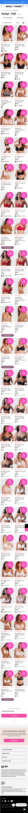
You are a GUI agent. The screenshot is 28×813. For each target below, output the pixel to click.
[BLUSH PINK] (15, 105)
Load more (14, 715)
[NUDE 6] (15, 449)
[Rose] (6, 51)
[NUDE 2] (1, 51)
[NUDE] (1, 244)
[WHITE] (19, 105)
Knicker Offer (20, 18)
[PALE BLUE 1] (22, 216)
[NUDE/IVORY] (15, 135)
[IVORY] (1, 189)
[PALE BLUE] (8, 216)
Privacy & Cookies (5, 804)
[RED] (1, 216)
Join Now (14, 740)
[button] (12, 42)
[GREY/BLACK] (1, 107)
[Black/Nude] (4, 189)
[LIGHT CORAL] (8, 640)
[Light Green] (10, 216)
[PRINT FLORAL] (22, 188)
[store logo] (14, 6)
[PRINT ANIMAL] (19, 188)
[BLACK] (4, 51)
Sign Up (22, 2)
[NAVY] (6, 640)
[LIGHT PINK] (24, 274)
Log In (17, 2)
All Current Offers (7, 18)
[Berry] (22, 105)
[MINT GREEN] (10, 640)
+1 (25, 216)
